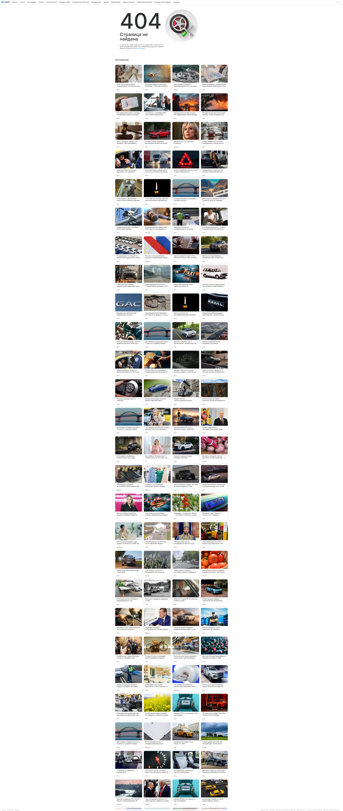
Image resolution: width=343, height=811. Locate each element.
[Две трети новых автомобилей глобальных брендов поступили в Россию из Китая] (214, 764)
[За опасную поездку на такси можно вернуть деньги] (214, 793)
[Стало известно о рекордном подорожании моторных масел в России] (157, 364)
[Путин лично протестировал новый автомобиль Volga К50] (214, 678)
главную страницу (139, 48)
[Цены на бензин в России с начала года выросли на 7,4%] (214, 535)
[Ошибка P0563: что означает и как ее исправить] (185, 793)
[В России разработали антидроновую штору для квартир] (157, 735)
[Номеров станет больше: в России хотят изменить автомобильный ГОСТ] (214, 507)
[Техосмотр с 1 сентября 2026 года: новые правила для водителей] (157, 106)
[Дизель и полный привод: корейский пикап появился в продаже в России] (214, 249)
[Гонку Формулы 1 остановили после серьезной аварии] (157, 535)
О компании (10, 809)
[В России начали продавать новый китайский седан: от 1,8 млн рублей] (185, 621)
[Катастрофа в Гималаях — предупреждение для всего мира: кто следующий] (185, 78)
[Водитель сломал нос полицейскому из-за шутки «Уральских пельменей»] (185, 221)
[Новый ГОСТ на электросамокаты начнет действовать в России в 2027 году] (185, 392)
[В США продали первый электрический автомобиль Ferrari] (214, 592)
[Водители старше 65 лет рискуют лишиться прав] (185, 592)
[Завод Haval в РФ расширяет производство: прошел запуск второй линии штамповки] (214, 307)
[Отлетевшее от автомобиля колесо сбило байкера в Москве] (128, 192)
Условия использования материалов (285, 809)
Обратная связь (301, 809)
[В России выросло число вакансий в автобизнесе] (214, 621)
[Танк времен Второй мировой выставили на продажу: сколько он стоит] (157, 307)
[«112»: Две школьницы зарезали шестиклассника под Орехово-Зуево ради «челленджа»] (157, 192)
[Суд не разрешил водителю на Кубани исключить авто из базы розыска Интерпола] (185, 249)
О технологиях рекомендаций (314, 809)
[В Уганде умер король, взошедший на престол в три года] (185, 535)
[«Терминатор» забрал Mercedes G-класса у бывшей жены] (128, 650)
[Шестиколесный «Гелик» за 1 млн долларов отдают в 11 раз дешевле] (185, 478)
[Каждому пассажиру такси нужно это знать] (185, 735)
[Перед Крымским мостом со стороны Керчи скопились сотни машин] (157, 278)
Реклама (17, 809)
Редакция (272, 809)
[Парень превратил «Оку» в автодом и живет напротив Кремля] (185, 421)
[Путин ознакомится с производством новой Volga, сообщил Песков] (214, 421)
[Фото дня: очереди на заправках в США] (157, 592)
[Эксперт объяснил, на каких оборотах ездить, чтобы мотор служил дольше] (185, 364)
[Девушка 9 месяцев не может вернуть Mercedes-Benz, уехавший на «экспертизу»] (157, 392)
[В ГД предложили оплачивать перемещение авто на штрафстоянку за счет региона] (128, 592)
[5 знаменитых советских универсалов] (128, 764)
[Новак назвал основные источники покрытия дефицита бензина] (185, 564)
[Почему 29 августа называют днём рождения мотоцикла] (157, 650)
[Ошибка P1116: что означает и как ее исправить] (185, 707)
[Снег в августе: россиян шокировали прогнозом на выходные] (157, 564)
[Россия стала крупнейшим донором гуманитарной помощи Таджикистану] (157, 249)
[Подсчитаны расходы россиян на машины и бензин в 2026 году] (128, 335)
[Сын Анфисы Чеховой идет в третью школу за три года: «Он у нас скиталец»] (157, 449)
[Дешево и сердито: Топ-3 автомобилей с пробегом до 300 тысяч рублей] (185, 335)
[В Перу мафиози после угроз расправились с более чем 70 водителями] (214, 135)
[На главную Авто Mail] (7, 2)
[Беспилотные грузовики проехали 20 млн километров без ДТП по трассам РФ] (214, 392)
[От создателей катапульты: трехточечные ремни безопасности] (185, 764)
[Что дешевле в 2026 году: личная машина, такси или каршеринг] (157, 421)
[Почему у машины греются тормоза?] (128, 392)
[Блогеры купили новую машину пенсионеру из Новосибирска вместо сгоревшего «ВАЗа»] (214, 278)
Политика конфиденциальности (331, 809)
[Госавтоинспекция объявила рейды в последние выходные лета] (128, 678)
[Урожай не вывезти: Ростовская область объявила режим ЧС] (128, 793)
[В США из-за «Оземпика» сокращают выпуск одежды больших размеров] (157, 478)
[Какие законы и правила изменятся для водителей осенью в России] (128, 278)
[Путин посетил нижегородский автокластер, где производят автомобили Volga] (185, 650)
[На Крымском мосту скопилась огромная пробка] (185, 192)
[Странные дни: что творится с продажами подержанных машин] (128, 249)
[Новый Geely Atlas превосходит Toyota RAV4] (128, 564)
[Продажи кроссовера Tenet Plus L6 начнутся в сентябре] (214, 707)
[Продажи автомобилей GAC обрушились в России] (128, 307)
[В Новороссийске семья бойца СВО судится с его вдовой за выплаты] (157, 221)
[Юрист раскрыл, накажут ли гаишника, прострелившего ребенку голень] (128, 135)
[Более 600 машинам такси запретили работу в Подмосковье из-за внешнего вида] (185, 278)
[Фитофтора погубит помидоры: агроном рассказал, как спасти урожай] (214, 564)
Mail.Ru (4, 809)
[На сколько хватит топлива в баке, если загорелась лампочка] (157, 764)
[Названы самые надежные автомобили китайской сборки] (157, 135)
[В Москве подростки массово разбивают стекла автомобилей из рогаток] (157, 78)
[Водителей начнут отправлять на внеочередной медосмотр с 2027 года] (214, 78)
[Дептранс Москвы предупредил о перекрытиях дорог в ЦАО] (214, 650)
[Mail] (2, 2)
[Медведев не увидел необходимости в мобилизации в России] (157, 621)
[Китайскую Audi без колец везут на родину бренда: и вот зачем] (214, 478)
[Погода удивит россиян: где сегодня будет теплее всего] (214, 735)
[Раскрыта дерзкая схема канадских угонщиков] (214, 335)
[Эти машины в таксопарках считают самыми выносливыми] (157, 507)
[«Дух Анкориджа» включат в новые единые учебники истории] (157, 793)
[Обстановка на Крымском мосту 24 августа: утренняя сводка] (128, 421)
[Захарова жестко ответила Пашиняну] (185, 135)
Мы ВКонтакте (264, 809)
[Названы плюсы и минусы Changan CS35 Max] (185, 449)
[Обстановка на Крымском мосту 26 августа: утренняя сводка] (128, 735)
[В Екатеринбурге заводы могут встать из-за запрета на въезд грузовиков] (157, 164)
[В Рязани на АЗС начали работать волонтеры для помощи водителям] (128, 621)
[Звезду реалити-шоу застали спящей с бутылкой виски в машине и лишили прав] (214, 164)
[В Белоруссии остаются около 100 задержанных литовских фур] (185, 106)
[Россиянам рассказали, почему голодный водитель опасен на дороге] (214, 221)
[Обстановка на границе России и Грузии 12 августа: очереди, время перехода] (214, 192)
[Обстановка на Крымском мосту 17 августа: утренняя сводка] (157, 335)
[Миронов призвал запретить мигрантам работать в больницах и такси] (128, 364)
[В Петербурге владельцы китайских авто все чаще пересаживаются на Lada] (128, 449)
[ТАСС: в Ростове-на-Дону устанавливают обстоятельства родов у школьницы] (128, 78)
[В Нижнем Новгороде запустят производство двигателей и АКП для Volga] (128, 707)
